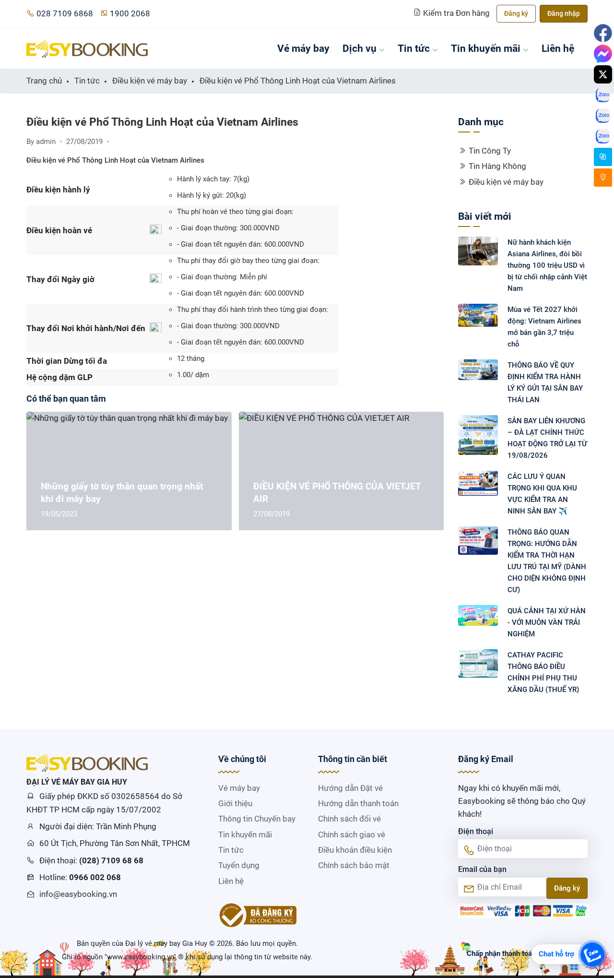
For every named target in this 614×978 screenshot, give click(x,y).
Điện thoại (475, 831)
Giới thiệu (235, 803)
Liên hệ (558, 48)
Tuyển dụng (239, 865)
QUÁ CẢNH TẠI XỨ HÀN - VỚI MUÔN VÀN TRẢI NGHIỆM (547, 622)
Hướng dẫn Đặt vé (350, 788)
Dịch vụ (359, 48)
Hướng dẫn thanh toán (358, 803)
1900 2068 (130, 13)
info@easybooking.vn (78, 894)
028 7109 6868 (64, 13)
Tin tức (414, 48)
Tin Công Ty (490, 150)
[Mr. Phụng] (603, 157)
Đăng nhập (563, 13)
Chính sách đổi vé (349, 818)
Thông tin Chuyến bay (256, 818)
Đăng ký (516, 13)
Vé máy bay (303, 48)
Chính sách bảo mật (354, 865)
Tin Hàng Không (497, 166)
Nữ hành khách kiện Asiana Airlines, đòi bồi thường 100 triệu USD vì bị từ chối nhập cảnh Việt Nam (547, 265)
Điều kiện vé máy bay (506, 182)
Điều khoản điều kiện (355, 850)
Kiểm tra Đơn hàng (456, 13)
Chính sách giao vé (351, 834)
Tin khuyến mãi (485, 48)
